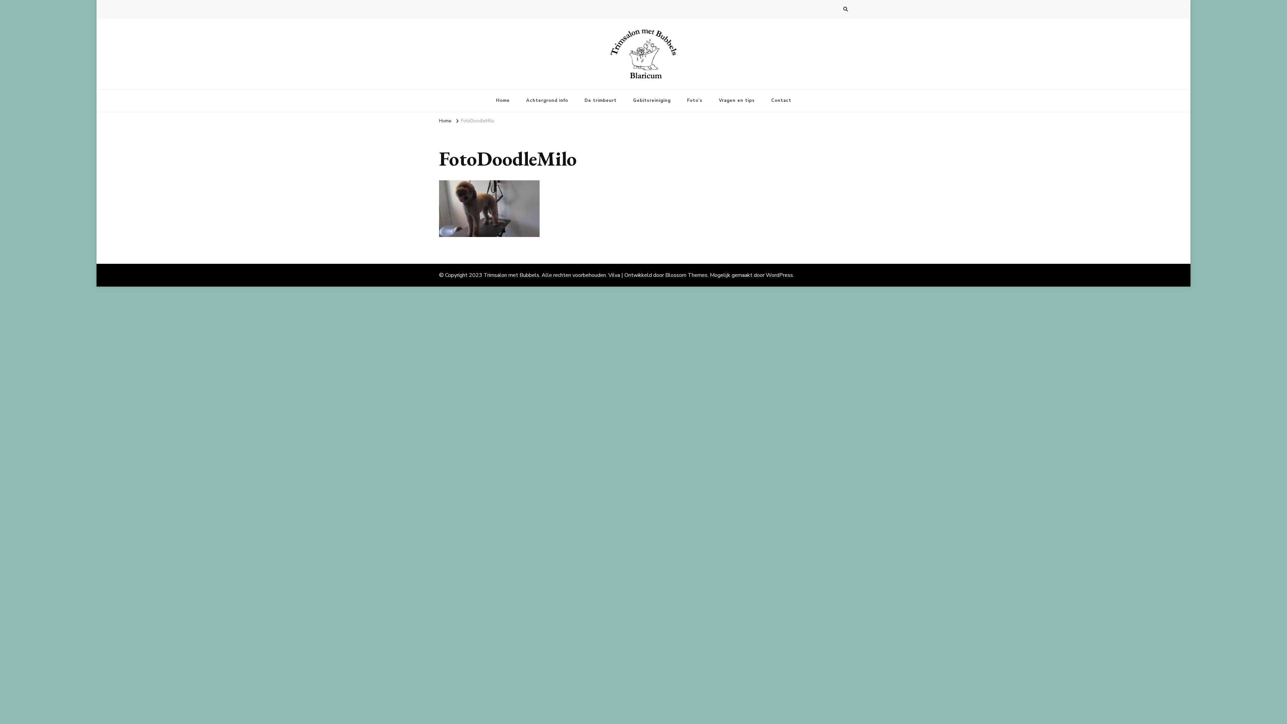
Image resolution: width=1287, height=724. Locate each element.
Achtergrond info (547, 101)
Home (503, 101)
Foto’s (694, 101)
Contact (781, 101)
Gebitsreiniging (652, 101)
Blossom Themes (686, 275)
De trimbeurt (601, 101)
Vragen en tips (737, 101)
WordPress (779, 275)
